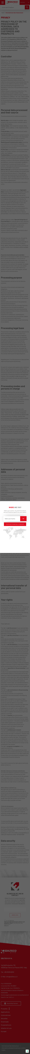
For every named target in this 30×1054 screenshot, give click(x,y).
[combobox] (15, 518)
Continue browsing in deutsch (15, 524)
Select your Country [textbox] (10, 518)
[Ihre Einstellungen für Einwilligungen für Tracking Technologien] (27, 1051)
